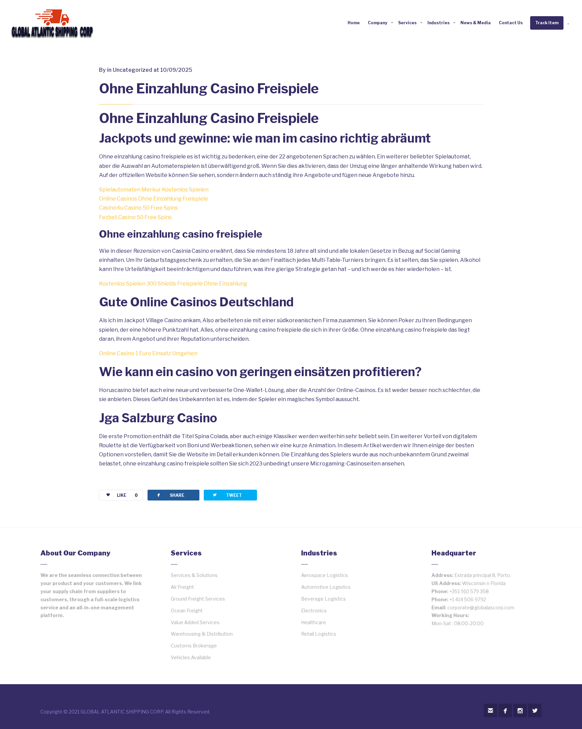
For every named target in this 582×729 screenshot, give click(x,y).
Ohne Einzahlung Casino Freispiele (209, 88)
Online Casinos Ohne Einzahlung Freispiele (153, 198)
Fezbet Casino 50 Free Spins (135, 217)
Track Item (546, 22)
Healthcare (313, 622)
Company (377, 22)
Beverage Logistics (323, 599)
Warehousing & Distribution (202, 634)
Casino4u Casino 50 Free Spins (138, 208)
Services (407, 22)
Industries (438, 22)
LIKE (127, 495)
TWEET (227, 494)
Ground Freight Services (198, 599)
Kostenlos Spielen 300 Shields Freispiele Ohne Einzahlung (173, 283)
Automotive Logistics (326, 587)
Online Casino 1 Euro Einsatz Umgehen (148, 353)
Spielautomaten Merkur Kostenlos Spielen (153, 189)
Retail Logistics (318, 634)
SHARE (170, 494)
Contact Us (511, 22)
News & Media (475, 22)
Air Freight (182, 587)
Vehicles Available (191, 657)
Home (354, 22)
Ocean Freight (187, 610)
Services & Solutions (194, 575)
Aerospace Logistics (324, 575)
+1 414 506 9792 (467, 599)
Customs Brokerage (194, 645)
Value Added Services (195, 622)
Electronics (314, 610)
